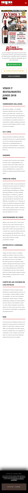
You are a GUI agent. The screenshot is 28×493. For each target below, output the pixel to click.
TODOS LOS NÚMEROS (14, 76)
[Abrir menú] (26, 3)
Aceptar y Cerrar (14, 486)
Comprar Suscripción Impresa (15, 71)
